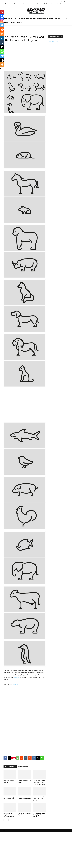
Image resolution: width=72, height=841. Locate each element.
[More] (2, 64)
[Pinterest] (67, 1)
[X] (9, 758)
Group (12, 22)
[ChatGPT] (2, 60)
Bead (5, 3)
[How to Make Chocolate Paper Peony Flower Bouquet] (39, 791)
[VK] (34, 758)
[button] (66, 18)
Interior (16, 18)
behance (15, 684)
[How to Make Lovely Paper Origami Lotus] (10, 791)
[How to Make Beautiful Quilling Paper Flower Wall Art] (39, 807)
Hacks (6, 22)
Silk (58, 3)
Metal (38, 3)
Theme (18, 22)
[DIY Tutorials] (36, 11)
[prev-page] (5, 820)
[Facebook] (61, 1)
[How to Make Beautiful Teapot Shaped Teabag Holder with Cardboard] (39, 774)
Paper (42, 3)
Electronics (15, 3)
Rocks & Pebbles (52, 3)
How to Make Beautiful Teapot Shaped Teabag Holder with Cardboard (39, 782)
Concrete (9, 3)
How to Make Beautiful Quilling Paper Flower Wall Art (39, 815)
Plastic (45, 3)
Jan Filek (16, 677)
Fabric (20, 3)
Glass (24, 3)
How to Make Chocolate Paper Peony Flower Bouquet (39, 798)
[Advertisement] (36, 28)
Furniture (24, 18)
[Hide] (0, 68)
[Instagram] (64, 1)
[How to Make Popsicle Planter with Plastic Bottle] (24, 791)
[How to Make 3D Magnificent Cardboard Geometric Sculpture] (10, 807)
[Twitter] (2, 25)
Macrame (33, 3)
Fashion (33, 18)
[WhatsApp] (17, 758)
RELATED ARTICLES (10, 766)
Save (14, 758)
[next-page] (7, 820)
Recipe (51, 18)
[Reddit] (2, 29)
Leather (28, 3)
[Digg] (2, 38)
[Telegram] (2, 56)
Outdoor (7, 18)
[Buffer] (2, 47)
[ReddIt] (21, 758)
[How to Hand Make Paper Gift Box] (24, 774)
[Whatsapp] (2, 51)
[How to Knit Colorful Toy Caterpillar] (10, 774)
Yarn (65, 3)
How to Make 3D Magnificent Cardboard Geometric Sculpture (9, 815)
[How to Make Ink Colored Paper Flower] (24, 807)
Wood (61, 3)
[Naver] (42, 758)
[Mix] (2, 34)
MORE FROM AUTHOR (24, 766)
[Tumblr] (2, 42)
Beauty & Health (42, 18)
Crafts (57, 18)
